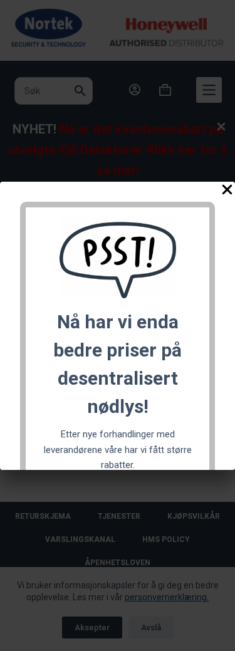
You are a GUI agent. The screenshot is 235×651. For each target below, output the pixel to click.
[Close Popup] (227, 192)
